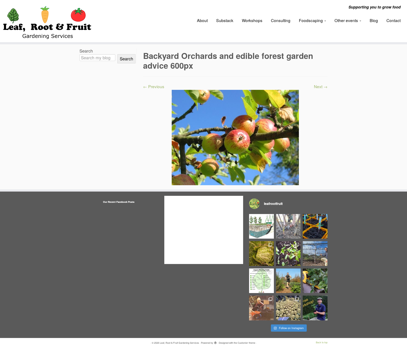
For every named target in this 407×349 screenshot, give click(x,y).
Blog (374, 20)
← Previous (153, 86)
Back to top (322, 342)
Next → (321, 86)
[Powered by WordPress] (215, 341)
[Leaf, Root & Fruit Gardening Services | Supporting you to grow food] (47, 21)
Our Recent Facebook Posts (118, 201)
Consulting (280, 20)
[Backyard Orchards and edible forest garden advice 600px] (235, 137)
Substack (224, 20)
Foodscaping (311, 20)
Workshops (252, 20)
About (202, 20)
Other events (347, 20)
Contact (393, 20)
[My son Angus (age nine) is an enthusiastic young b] (288, 226)
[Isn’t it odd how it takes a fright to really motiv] (288, 280)
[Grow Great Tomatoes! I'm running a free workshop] (315, 308)
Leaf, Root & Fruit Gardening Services (179, 342)
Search (86, 51)
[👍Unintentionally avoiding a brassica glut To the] (261, 253)
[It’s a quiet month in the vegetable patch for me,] (315, 253)
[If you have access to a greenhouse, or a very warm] (315, 226)
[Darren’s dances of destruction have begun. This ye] (288, 253)
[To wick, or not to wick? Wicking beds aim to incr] (261, 226)
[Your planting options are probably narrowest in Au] (261, 280)
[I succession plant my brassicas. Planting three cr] (288, 308)
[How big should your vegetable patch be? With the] (315, 280)
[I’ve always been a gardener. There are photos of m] (261, 308)
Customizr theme (246, 342)
